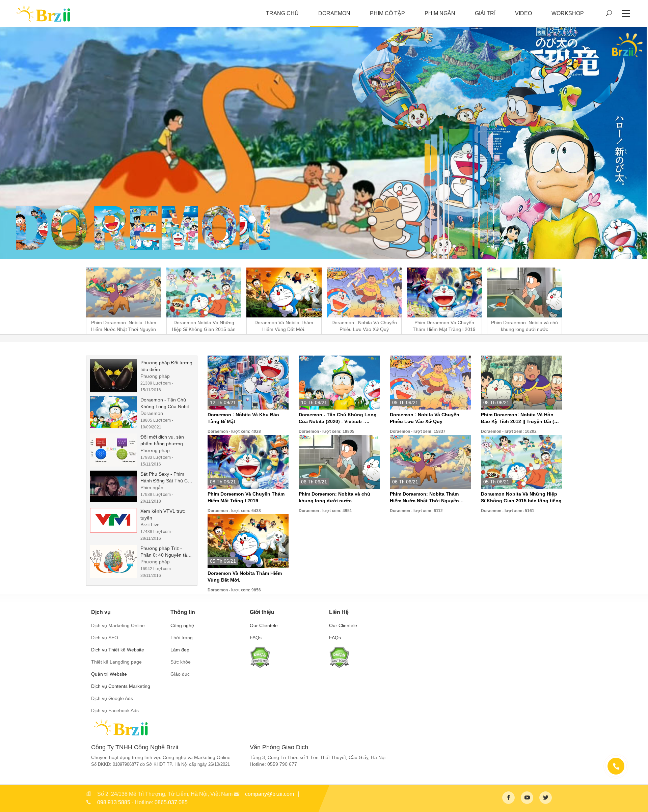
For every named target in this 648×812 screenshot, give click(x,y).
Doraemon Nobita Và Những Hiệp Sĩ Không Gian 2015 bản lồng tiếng (521, 497)
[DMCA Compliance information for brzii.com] (260, 656)
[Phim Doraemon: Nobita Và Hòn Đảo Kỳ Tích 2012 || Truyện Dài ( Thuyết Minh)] (521, 382)
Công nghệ (182, 625)
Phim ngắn (440, 13)
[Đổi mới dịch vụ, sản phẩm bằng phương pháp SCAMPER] (115, 450)
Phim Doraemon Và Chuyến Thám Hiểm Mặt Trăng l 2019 (246, 497)
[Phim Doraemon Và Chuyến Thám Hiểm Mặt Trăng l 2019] (248, 461)
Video (523, 13)
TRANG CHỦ (282, 13)
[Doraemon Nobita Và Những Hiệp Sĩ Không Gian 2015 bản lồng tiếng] (521, 461)
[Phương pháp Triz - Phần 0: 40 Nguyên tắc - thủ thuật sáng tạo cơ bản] (115, 561)
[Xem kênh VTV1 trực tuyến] (115, 520)
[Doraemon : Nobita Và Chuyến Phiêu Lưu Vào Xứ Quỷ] (430, 382)
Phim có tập (387, 13)
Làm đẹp (179, 649)
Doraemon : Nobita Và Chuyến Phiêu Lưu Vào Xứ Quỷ (424, 418)
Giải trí (485, 13)
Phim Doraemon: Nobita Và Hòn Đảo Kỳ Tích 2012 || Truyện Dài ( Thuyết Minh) (517, 418)
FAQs (256, 637)
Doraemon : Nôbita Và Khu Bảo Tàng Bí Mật (243, 418)
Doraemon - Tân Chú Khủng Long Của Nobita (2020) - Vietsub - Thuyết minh (338, 418)
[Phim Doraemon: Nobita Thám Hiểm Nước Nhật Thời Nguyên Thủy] (430, 461)
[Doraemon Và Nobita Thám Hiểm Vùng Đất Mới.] (248, 540)
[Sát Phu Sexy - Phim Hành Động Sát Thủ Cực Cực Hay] (115, 486)
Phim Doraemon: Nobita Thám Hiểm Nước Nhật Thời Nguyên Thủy (424, 497)
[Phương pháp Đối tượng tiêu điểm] (115, 375)
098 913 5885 (113, 802)
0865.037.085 (171, 802)
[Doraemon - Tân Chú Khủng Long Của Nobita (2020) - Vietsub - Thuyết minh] (115, 412)
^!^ (638, 799)
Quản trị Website (109, 674)
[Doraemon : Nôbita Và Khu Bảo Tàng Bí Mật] (248, 382)
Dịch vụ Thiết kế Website (117, 649)
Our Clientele (264, 625)
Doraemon (334, 13)
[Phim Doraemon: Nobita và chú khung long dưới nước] (339, 461)
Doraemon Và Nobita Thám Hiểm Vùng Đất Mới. (245, 576)
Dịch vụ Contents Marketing (120, 686)
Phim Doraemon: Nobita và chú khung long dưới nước (334, 497)
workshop (567, 13)
